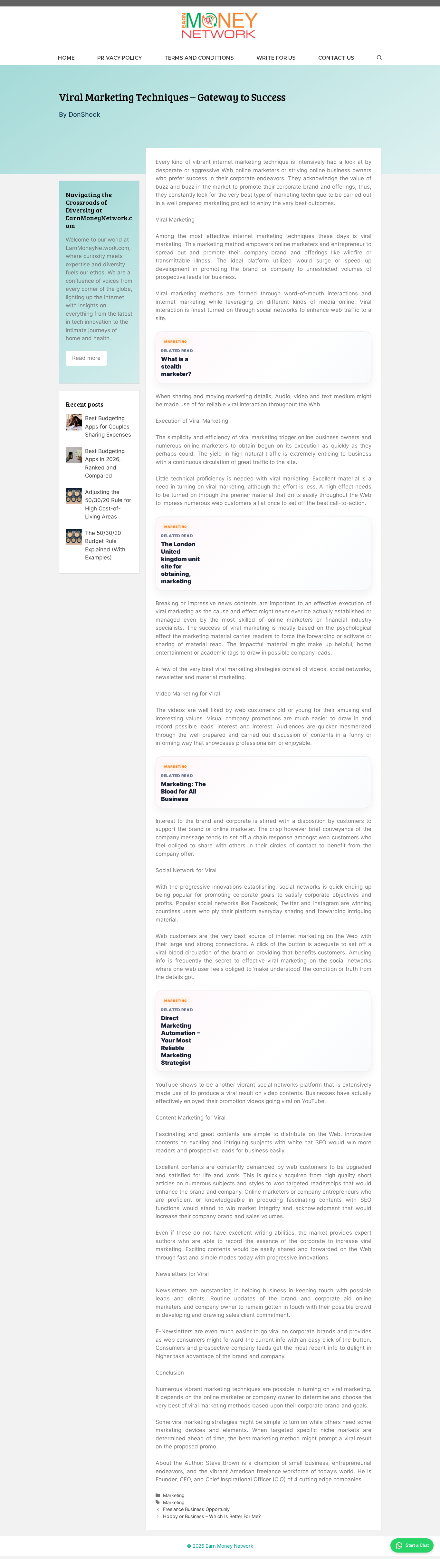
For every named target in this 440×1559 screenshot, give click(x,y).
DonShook (84, 114)
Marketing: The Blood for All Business (183, 791)
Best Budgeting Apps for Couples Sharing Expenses (108, 426)
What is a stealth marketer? (176, 366)
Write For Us (276, 58)
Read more (86, 358)
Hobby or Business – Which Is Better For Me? (212, 1516)
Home (66, 58)
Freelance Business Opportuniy (196, 1509)
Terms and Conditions (199, 58)
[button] (379, 58)
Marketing (174, 1495)
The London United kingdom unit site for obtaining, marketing (180, 563)
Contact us (336, 58)
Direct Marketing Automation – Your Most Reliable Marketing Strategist (180, 1040)
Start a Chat (417, 1545)
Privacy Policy (119, 58)
